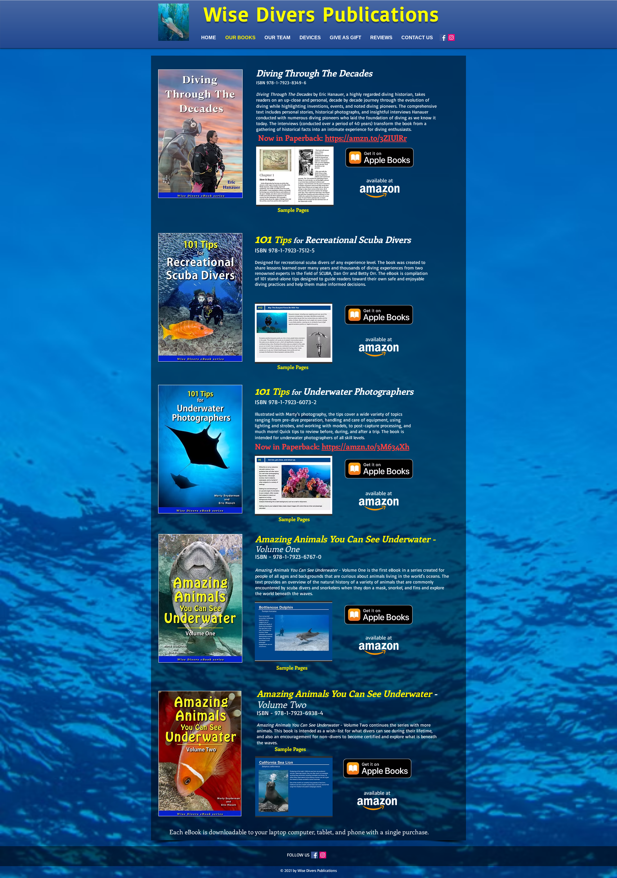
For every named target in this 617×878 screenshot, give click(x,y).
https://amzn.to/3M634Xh (365, 446)
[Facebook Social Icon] (443, 37)
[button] (295, 175)
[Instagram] (451, 37)
